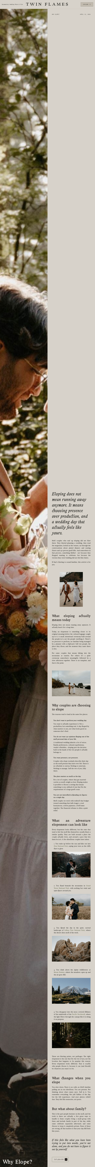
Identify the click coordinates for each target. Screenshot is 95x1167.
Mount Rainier (59, 972)
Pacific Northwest (78, 1014)
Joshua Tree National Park (74, 930)
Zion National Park (61, 846)
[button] (87, 4)
